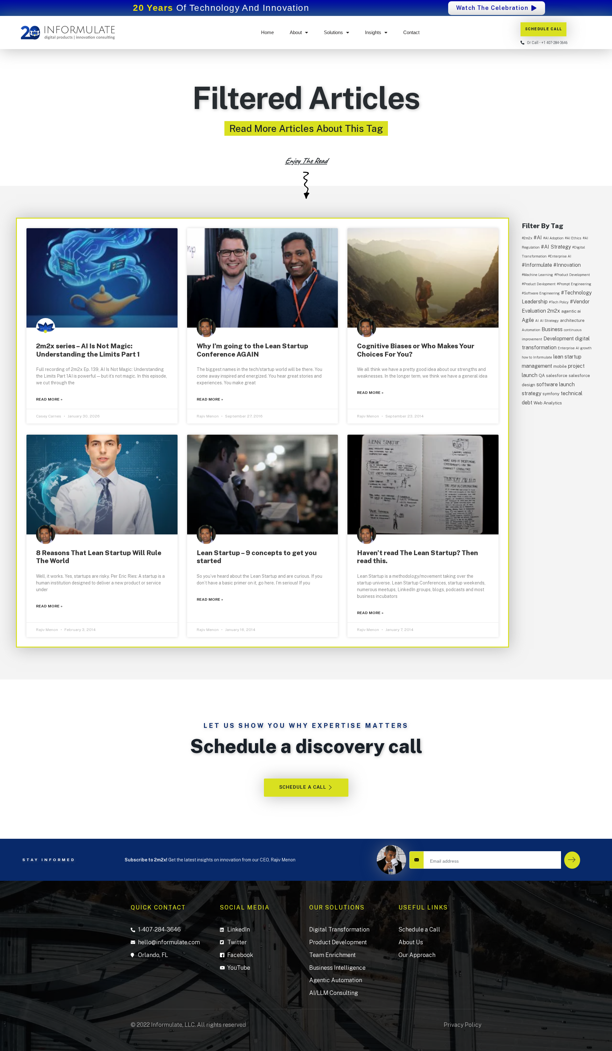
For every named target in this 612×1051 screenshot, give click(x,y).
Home (267, 32)
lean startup (567, 357)
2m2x (553, 311)
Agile (528, 320)
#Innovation (567, 265)
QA (542, 375)
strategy (531, 393)
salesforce (556, 375)
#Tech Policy (559, 302)
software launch (555, 384)
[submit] (572, 860)
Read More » (49, 399)
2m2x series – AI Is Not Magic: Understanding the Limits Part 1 (88, 350)
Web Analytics (548, 402)
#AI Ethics (573, 238)
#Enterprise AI (559, 256)
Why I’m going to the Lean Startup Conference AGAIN (252, 350)
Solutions (333, 32)
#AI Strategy (556, 247)
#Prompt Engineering (574, 284)
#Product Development (572, 275)
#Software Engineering (541, 293)
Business (552, 329)
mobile (560, 366)
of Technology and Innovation (221, 8)
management (537, 366)
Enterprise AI (568, 348)
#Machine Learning (537, 275)
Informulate (542, 357)
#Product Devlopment (539, 284)
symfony (551, 393)
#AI (538, 238)
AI (537, 321)
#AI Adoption (553, 238)
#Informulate (537, 265)
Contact (411, 32)
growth (586, 348)
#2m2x (527, 238)
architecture (572, 320)
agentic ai (571, 311)
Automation (531, 330)
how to (527, 357)
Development (558, 339)
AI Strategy (549, 321)
